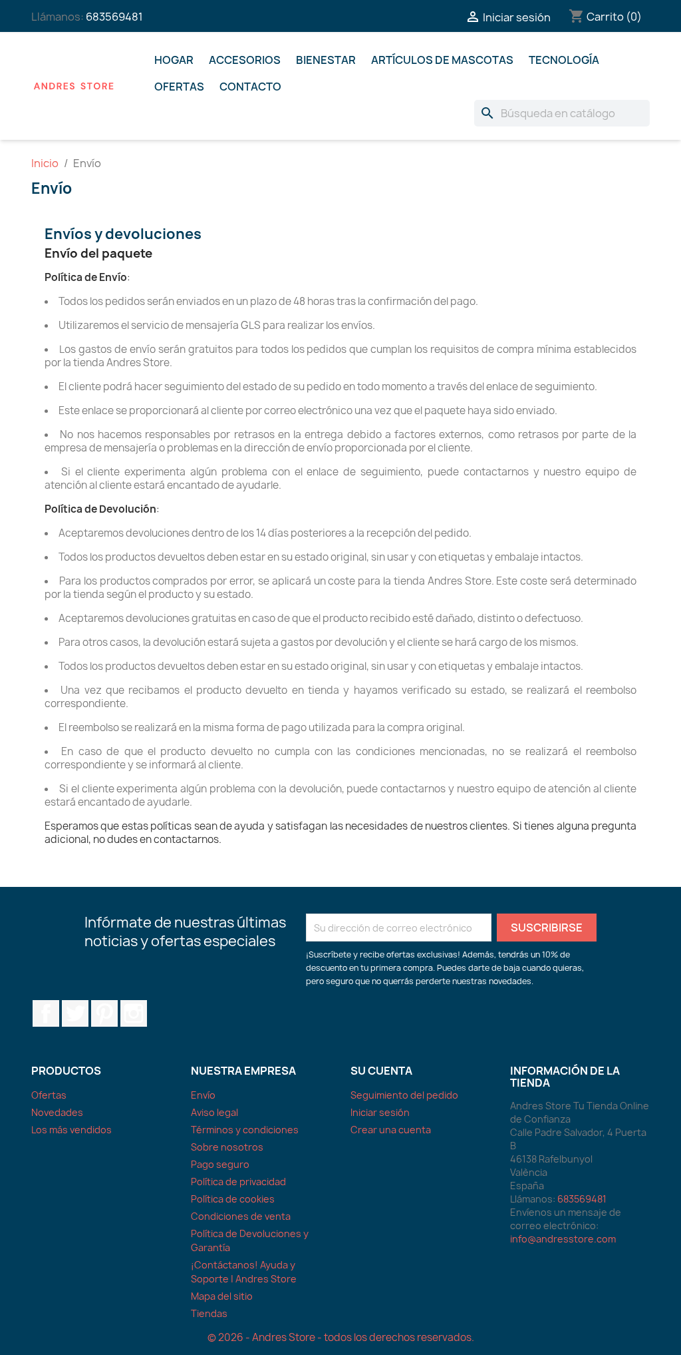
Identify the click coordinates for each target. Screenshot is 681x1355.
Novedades (57, 1112)
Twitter (75, 1013)
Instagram (133, 1013)
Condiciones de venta (241, 1216)
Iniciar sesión (380, 1112)
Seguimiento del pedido (404, 1095)
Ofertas (179, 86)
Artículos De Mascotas (442, 60)
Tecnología (564, 60)
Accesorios (245, 60)
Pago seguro (220, 1164)
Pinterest (104, 1013)
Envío (203, 1095)
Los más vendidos (71, 1129)
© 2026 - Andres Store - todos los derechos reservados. (340, 1337)
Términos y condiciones (245, 1129)
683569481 (114, 16)
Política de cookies (233, 1199)
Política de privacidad (238, 1181)
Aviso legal (214, 1112)
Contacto (250, 86)
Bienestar (326, 60)
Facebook (46, 1013)
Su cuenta (381, 1070)
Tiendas (209, 1313)
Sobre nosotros (227, 1147)
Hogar (174, 60)
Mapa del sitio (222, 1296)
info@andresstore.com (563, 1238)
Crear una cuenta (390, 1129)
